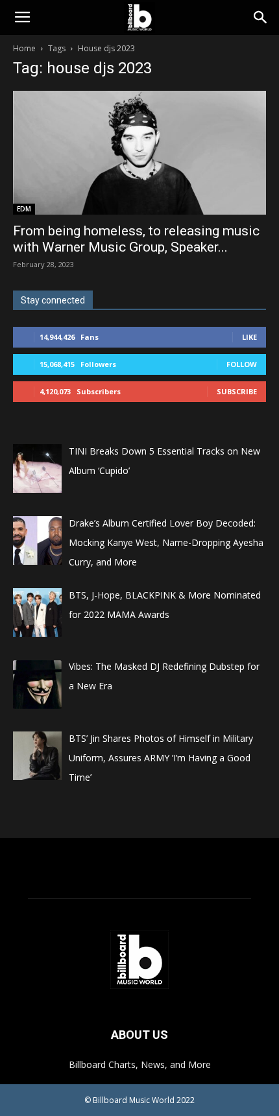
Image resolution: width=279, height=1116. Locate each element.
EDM (24, 208)
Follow (241, 364)
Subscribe (237, 391)
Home (24, 48)
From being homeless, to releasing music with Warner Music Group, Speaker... (136, 239)
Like (249, 337)
